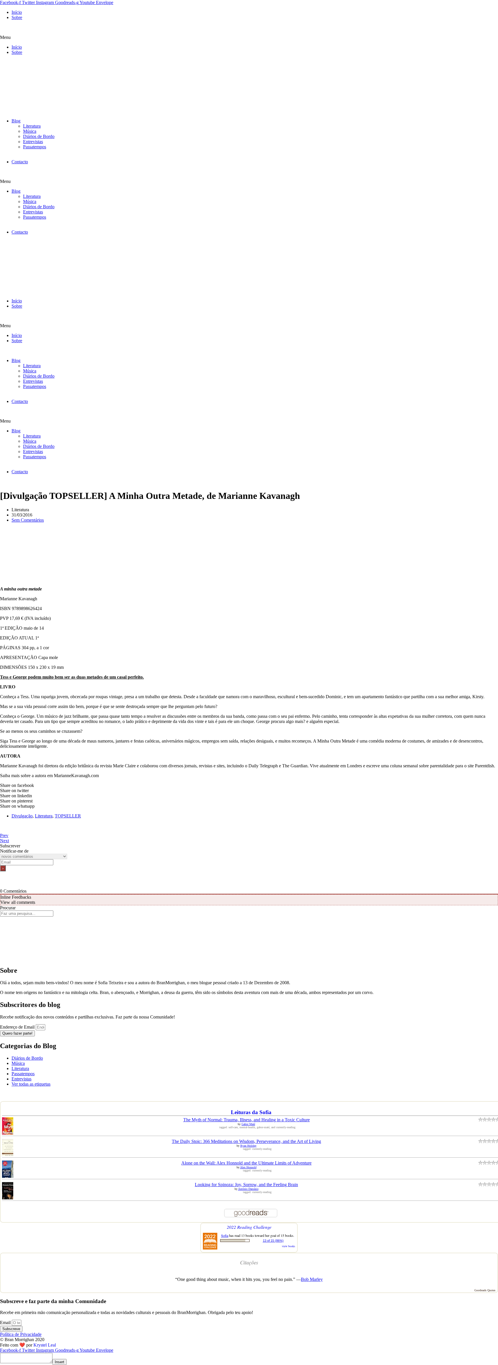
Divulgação (22, 815)
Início (17, 12)
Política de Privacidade (21, 1334)
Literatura (32, 126)
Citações (249, 1262)
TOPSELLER (68, 815)
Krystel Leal (44, 1345)
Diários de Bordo (38, 136)
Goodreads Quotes (484, 1290)
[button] (249, 37)
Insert (59, 1362)
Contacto (20, 161)
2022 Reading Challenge (249, 1227)
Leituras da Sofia (251, 1112)
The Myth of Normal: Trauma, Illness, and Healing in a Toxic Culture (246, 1119)
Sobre (17, 17)
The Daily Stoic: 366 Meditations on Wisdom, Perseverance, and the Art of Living (246, 1141)
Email (6, 1322)
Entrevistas (33, 141)
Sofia (224, 1235)
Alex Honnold (248, 1167)
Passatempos (34, 146)
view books (288, 1246)
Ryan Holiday (248, 1145)
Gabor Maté (248, 1124)
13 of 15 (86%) (273, 1240)
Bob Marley (312, 1279)
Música (29, 131)
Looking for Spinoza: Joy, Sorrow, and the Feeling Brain (246, 1184)
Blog (16, 120)
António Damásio (248, 1188)
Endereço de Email (18, 1027)
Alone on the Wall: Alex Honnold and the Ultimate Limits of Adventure (246, 1162)
